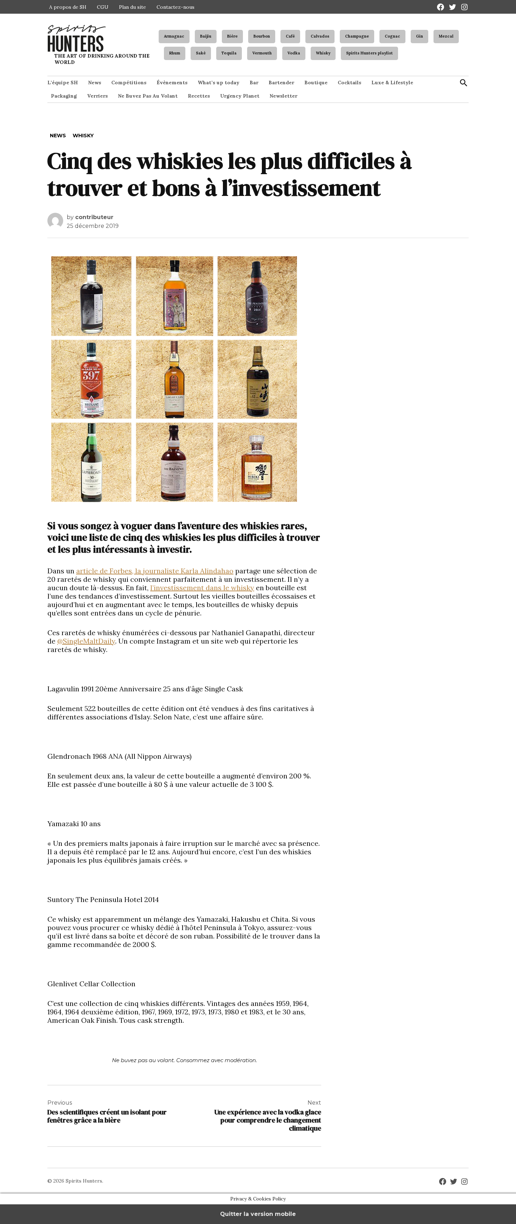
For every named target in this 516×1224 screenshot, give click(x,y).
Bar (254, 82)
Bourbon (261, 36)
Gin (419, 36)
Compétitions (128, 82)
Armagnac (174, 36)
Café (290, 36)
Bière (232, 36)
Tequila (229, 53)
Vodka (293, 53)
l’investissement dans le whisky (202, 587)
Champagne (357, 36)
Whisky (323, 53)
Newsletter (283, 96)
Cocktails (349, 82)
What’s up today (218, 82)
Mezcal (446, 36)
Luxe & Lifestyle (392, 82)
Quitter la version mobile (258, 1214)
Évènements (172, 82)
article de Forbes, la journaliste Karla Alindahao (154, 570)
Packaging (64, 96)
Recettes (199, 96)
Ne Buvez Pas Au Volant (148, 96)
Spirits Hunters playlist (369, 53)
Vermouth (262, 53)
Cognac (392, 36)
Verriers (97, 96)
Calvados (320, 36)
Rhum (174, 53)
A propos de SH (67, 7)
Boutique (316, 82)
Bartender (281, 82)
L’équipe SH (62, 82)
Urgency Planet (239, 96)
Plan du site (132, 7)
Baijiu (205, 36)
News (94, 82)
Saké (201, 53)
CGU (102, 7)
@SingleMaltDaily (86, 641)
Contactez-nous (175, 7)
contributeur (94, 217)
